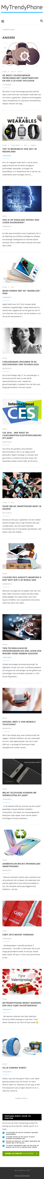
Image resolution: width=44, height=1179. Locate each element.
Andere (4, 71)
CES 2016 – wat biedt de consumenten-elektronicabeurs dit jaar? (22, 435)
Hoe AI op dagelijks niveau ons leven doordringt (20, 221)
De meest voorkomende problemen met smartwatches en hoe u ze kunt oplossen (20, 78)
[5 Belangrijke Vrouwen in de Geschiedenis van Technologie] (22, 340)
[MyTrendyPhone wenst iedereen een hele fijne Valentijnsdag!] (22, 982)
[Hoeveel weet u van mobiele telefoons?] (22, 701)
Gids (12, 71)
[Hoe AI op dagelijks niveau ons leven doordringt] (22, 199)
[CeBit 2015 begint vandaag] (22, 913)
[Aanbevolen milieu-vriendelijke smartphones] (22, 842)
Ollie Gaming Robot (14, 1067)
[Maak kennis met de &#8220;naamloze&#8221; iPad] (22, 270)
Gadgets (33, 145)
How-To (20, 71)
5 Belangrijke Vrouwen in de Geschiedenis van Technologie (20, 363)
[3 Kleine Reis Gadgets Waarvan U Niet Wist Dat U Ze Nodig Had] (22, 556)
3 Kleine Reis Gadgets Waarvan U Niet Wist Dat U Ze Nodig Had (21, 578)
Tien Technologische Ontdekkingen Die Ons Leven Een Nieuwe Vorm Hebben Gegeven (21, 651)
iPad (12, 287)
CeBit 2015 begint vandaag (18, 934)
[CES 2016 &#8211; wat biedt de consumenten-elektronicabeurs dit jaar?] (22, 411)
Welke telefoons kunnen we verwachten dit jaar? (19, 794)
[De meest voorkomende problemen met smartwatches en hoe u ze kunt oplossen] (22, 54)
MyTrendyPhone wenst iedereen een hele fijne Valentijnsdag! (21, 1004)
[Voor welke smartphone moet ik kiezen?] (22, 485)
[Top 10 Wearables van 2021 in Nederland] (22, 128)
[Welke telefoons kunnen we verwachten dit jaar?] (22, 771)
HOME (4, 30)
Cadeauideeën (15, 145)
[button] (41, 21)
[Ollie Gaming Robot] (22, 1047)
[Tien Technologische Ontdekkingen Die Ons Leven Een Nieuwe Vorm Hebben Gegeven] (22, 627)
